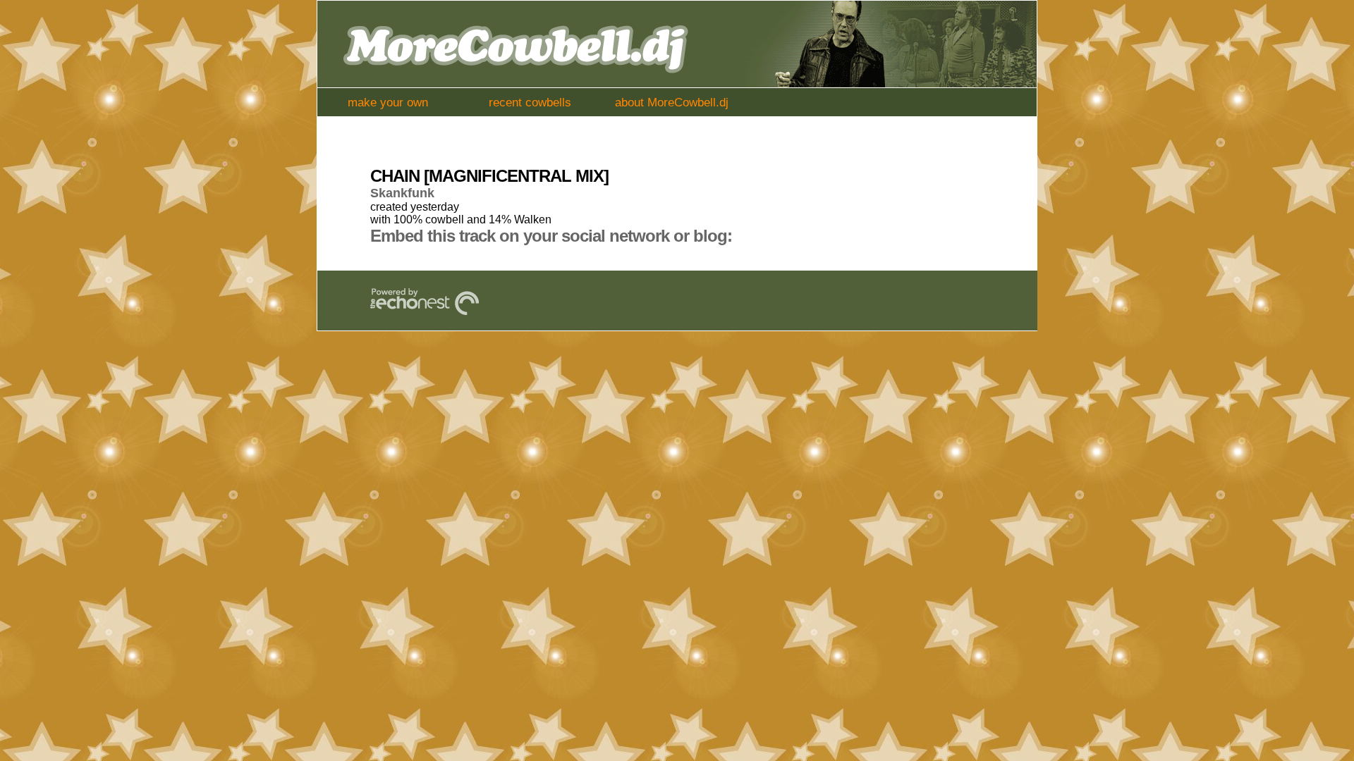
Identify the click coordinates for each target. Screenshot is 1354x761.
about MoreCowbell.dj (671, 102)
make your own (388, 102)
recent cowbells (530, 102)
